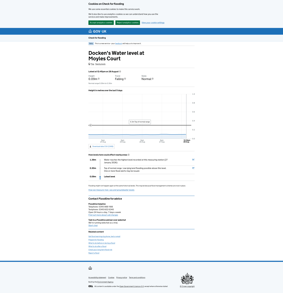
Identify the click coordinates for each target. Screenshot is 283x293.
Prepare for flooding (96, 240)
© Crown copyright (187, 286)
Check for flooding (97, 38)
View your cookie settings (153, 23)
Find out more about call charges (103, 215)
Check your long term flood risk (100, 250)
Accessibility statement (97, 277)
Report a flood (93, 253)
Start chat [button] (93, 225)
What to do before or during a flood (101, 243)
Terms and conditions (137, 277)
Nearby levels (100, 64)
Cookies (111, 277)
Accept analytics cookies (101, 22)
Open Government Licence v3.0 (132, 286)
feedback (118, 43)
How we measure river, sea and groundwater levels (111, 190)
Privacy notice (121, 277)
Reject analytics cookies (128, 22)
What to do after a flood (97, 246)
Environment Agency (105, 282)
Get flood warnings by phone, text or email (104, 236)
